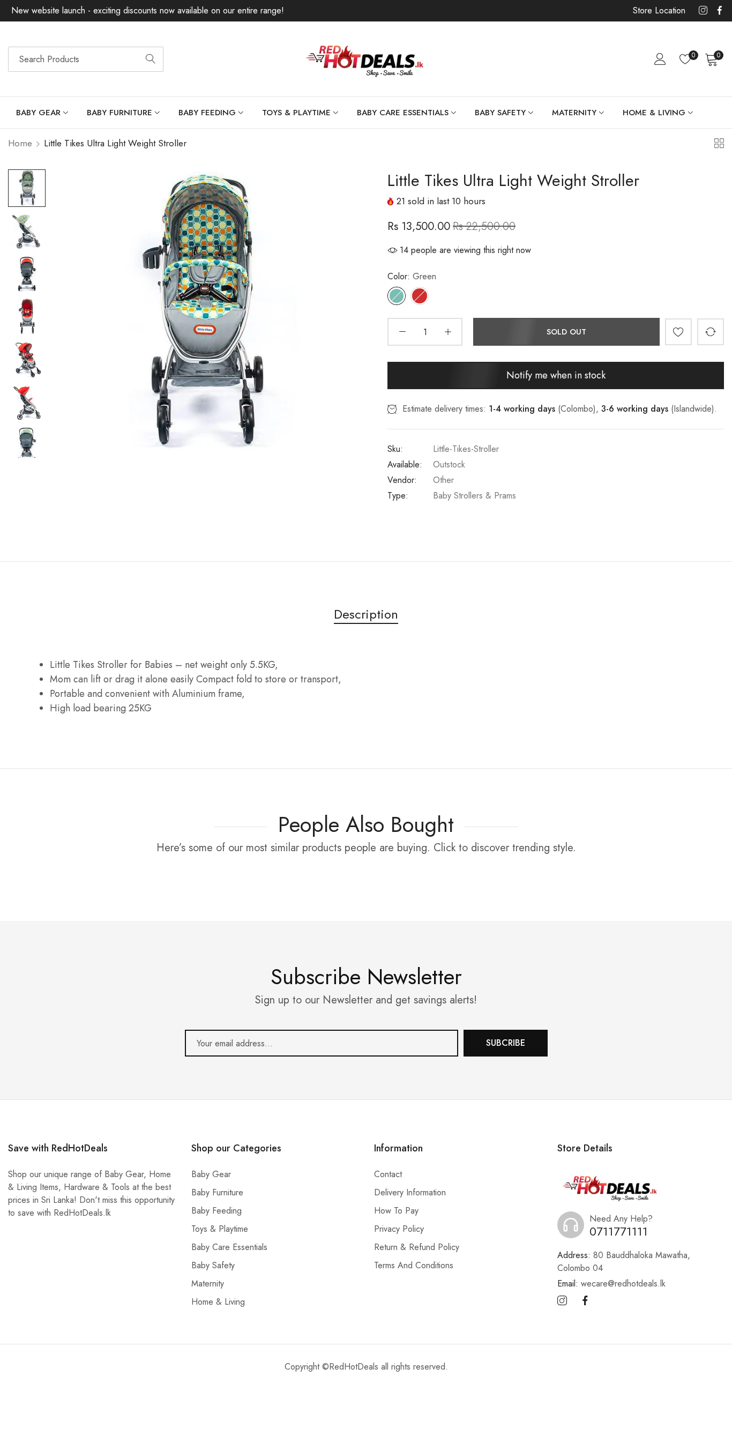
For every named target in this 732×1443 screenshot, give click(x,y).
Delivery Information (410, 1192)
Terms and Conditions (413, 1265)
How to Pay (396, 1210)
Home (20, 143)
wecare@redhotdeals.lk (611, 1283)
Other (443, 480)
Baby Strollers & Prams (474, 495)
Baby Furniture (217, 1192)
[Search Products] (150, 59)
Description (366, 614)
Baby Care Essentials (229, 1247)
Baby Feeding (216, 1210)
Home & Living (218, 1302)
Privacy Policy (399, 1229)
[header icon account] (660, 59)
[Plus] (447, 332)
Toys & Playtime (219, 1229)
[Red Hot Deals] (366, 59)
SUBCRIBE (505, 1043)
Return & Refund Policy (416, 1247)
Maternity (207, 1283)
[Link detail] (703, 11)
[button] (678, 332)
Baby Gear (211, 1174)
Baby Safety (213, 1265)
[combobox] (85, 59)
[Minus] (402, 332)
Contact (388, 1174)
